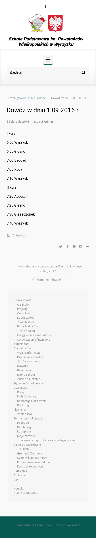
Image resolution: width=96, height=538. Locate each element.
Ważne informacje (28, 352)
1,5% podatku (26, 331)
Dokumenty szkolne (30, 357)
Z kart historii (25, 322)
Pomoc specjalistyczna (29, 418)
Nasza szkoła (22, 300)
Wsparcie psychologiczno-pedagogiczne (48, 440)
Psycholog (24, 427)
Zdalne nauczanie (28, 379)
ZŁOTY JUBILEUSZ (26, 492)
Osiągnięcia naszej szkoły (34, 335)
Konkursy (23, 405)
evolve (19, 525)
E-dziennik (20, 471)
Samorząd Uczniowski (31, 401)
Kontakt (19, 488)
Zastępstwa (25, 414)
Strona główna (16, 98)
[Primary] (48, 59)
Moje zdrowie (26, 436)
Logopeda (24, 431)
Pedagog (23, 422)
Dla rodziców (22, 348)
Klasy (20, 392)
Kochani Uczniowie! (46, 280)
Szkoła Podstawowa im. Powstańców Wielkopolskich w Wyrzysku (45, 41)
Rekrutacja (24, 370)
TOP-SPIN (23, 449)
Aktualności (38, 98)
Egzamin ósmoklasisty (28, 383)
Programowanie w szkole (33, 462)
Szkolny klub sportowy (32, 457)
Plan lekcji (20, 409)
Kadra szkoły (25, 317)
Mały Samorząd (27, 396)
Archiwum (20, 475)
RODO (17, 484)
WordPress (74, 525)
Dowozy (22, 366)
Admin (48, 121)
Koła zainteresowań (30, 466)
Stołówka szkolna (29, 361)
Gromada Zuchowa (29, 453)
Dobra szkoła (26, 374)
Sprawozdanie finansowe (33, 339)
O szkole (23, 304)
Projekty (22, 309)
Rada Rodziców (27, 326)
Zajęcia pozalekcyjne (27, 444)
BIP (16, 479)
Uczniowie (20, 387)
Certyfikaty (24, 313)
